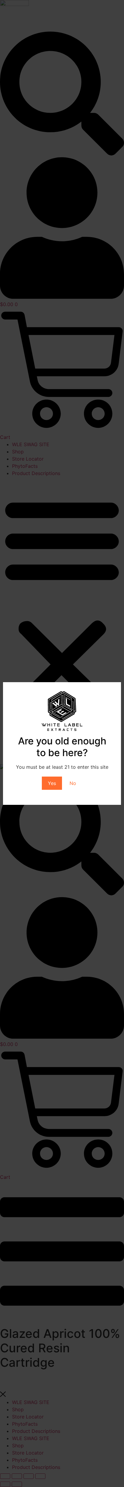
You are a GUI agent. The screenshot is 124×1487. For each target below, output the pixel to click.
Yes (52, 783)
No (73, 783)
